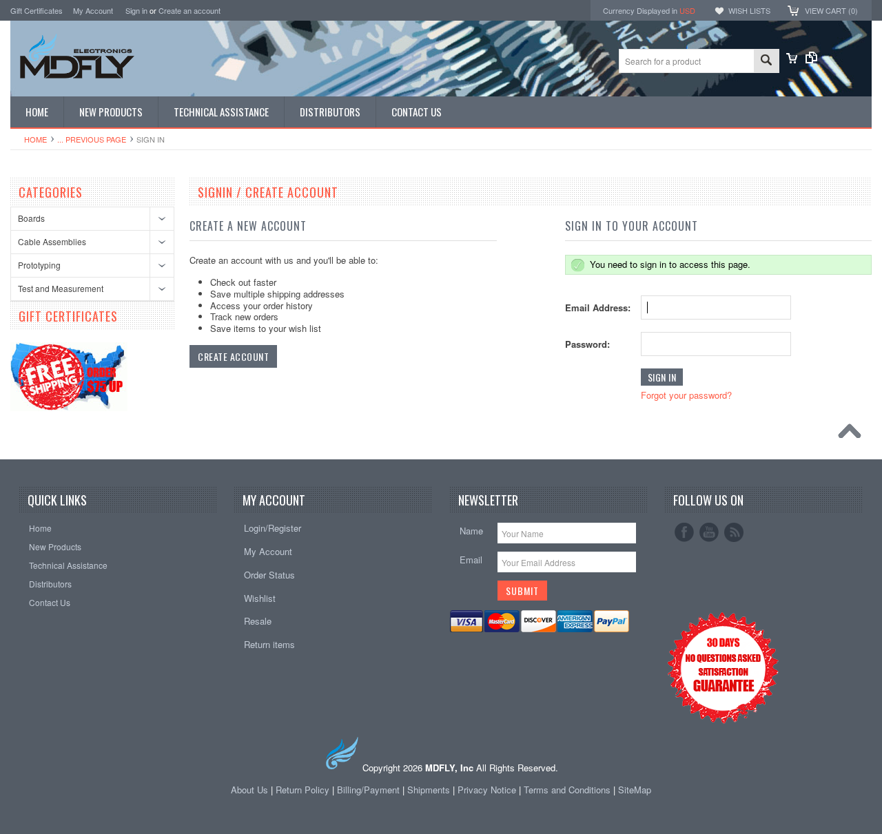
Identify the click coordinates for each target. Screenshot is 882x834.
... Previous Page (91, 139)
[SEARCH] (766, 62)
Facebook (684, 532)
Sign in (136, 10)
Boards (31, 218)
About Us (249, 789)
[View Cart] (791, 59)
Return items (269, 644)
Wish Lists (749, 10)
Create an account (189, 10)
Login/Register (272, 527)
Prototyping (39, 265)
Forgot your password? (686, 395)
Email (471, 559)
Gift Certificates (36, 10)
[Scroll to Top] (853, 435)
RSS (733, 532)
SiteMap (634, 789)
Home (35, 139)
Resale (257, 620)
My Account (93, 10)
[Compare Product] (811, 59)
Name (471, 530)
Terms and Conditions (568, 789)
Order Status (269, 574)
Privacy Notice (487, 789)
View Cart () (831, 10)
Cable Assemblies (52, 241)
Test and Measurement (60, 288)
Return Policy (302, 789)
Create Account (233, 356)
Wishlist (260, 598)
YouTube (709, 532)
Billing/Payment (368, 789)
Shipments (428, 789)
